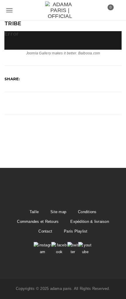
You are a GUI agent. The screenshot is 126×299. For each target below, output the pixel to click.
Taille (34, 212)
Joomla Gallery (38, 53)
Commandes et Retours (38, 221)
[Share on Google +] (55, 79)
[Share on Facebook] (27, 79)
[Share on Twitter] (41, 79)
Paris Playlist (76, 231)
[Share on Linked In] (68, 79)
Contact (45, 231)
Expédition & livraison (89, 221)
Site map (58, 212)
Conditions (87, 212)
